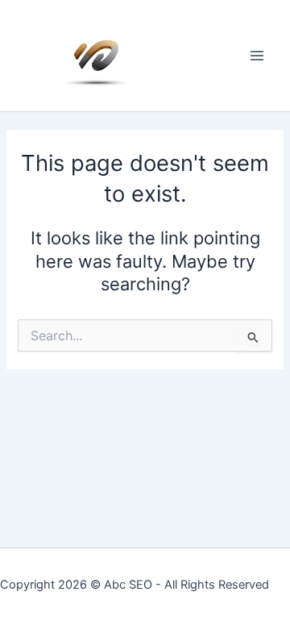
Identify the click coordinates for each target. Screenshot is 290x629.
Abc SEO (128, 584)
